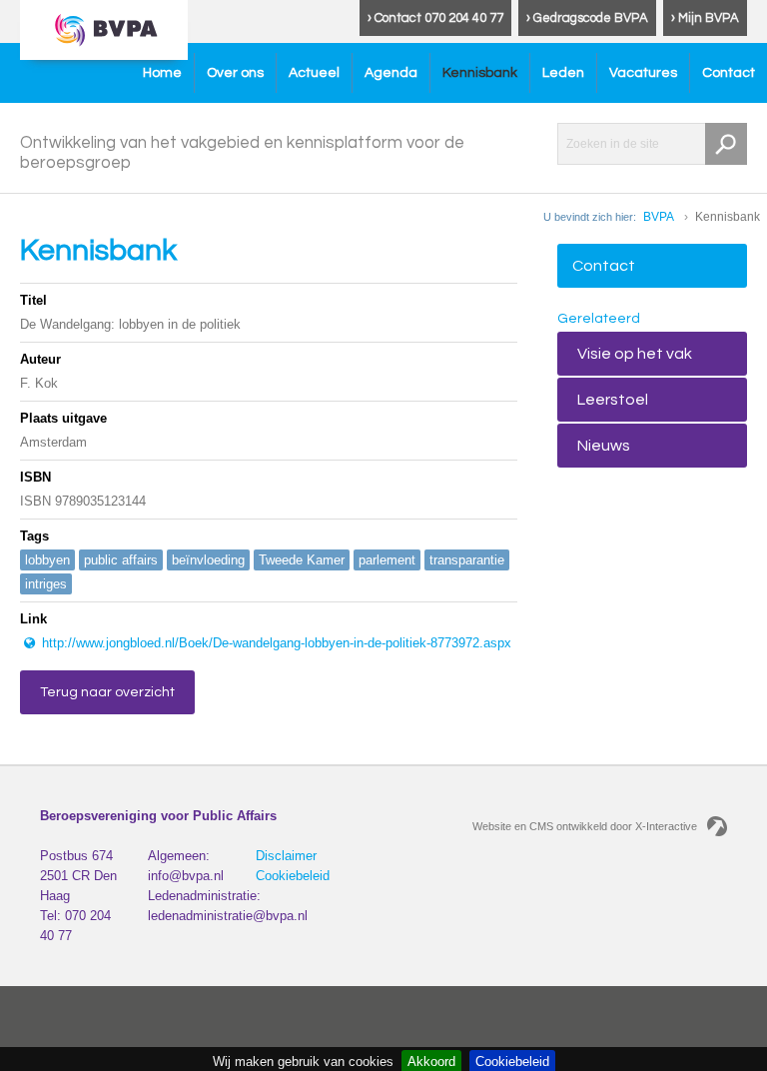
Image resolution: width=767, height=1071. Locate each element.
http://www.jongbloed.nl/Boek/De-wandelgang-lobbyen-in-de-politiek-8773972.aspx (274, 642)
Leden (563, 73)
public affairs (121, 559)
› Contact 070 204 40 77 (435, 18)
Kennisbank (479, 73)
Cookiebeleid (293, 875)
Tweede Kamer (302, 559)
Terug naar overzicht (107, 692)
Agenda (391, 73)
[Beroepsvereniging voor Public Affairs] (104, 30)
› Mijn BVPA (705, 18)
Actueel (314, 73)
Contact (728, 73)
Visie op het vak (634, 354)
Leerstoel (612, 400)
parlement (387, 559)
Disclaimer (286, 855)
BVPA (658, 217)
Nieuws (603, 446)
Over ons (235, 73)
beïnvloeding (208, 559)
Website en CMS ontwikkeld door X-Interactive (584, 826)
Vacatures (643, 73)
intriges (46, 583)
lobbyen (47, 559)
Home (162, 73)
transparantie (466, 559)
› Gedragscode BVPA (587, 18)
